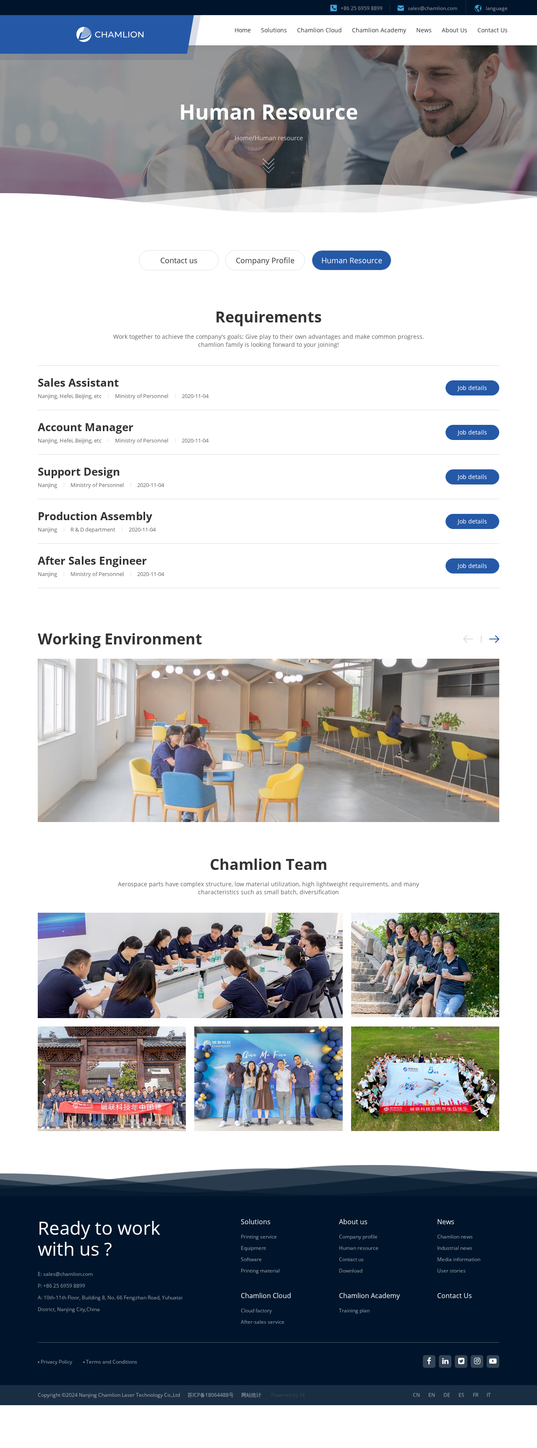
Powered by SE (288, 1394)
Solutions (274, 30)
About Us (454, 30)
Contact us (179, 260)
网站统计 (251, 1394)
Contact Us (492, 30)
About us (353, 1221)
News (424, 30)
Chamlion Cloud (319, 30)
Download (350, 1270)
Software (251, 1259)
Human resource (279, 138)
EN (431, 1395)
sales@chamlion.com (432, 8)
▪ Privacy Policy (55, 1361)
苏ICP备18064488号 (211, 1394)
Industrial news (454, 1248)
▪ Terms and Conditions (110, 1361)
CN (416, 1395)
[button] (494, 639)
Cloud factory (256, 1310)
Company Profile (265, 260)
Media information (458, 1259)
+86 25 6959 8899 (362, 8)
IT (489, 1395)
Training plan (354, 1310)
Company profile (358, 1236)
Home (243, 30)
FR (475, 1395)
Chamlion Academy (379, 30)
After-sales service (262, 1321)
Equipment (253, 1248)
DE (446, 1395)
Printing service (259, 1236)
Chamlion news (455, 1236)
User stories (451, 1270)
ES (461, 1395)
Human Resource (351, 260)
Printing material (260, 1270)
